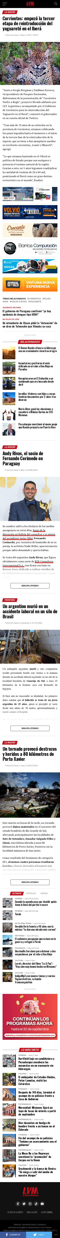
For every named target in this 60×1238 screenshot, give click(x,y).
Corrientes (34, 299)
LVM (6, 302)
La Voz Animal (47, 1212)
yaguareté (35, 302)
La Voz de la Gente (15, 1212)
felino (47, 299)
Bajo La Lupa (32, 1212)
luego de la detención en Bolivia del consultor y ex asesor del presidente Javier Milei (29, 534)
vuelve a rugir (19, 302)
